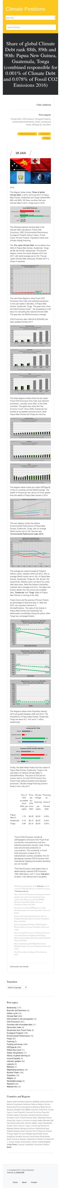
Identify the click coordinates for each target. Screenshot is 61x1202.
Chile (23, 1109)
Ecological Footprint (42, 119)
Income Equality (13, 1058)
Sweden (23, 1139)
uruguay (21, 1144)
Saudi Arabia (37, 1133)
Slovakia (18, 1136)
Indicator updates (14, 1061)
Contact (34, 1182)
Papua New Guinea (27, 134)
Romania (22, 1133)
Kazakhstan (47, 1123)
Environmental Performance (23, 121)
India (40, 1120)
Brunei (48, 1107)
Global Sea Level (14, 1049)
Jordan (40, 1123)
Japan (34, 1123)
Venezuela (38, 1144)
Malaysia (10, 1128)
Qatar (16, 1133)
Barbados (27, 1104)
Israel (18, 1123)
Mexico (17, 1128)
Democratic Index (14, 1027)
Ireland (13, 1123)
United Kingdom (44, 1141)
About (24, 1182)
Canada (17, 1109)
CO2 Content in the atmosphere (20, 1018)
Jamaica (28, 1123)
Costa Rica (43, 1109)
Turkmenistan (25, 1141)
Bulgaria (10, 1109)
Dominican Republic (41, 1112)
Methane (10, 1066)
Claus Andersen (44, 104)
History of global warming (17, 1055)
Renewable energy (14, 1081)
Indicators (45, 874)
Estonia (46, 1115)
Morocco (31, 1128)
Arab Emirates (18, 1101)
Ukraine (34, 1141)
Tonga (46, 138)
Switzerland (31, 1139)
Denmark (29, 1112)
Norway (17, 1131)
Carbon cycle (12, 1013)
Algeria (9, 1101)
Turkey (17, 1141)
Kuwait (9, 1125)
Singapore (11, 1136)
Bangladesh (18, 1104)
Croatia (50, 1109)
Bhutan (48, 1104)
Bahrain (10, 1104)
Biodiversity (11, 1007)
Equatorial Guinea (35, 1115)
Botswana (36, 1107)
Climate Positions (25, 9)
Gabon (35, 1117)
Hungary (34, 1120)
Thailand (40, 1139)
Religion (10, 1078)
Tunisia (11, 1141)
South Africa (34, 1136)
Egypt (16, 1115)
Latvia (15, 1125)
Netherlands (40, 1128)
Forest (37, 121)
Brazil (43, 1107)
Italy (22, 1123)
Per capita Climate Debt (24, 245)
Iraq (8, 1123)
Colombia (34, 1109)
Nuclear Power (13, 1072)
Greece (49, 1117)
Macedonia (45, 1125)
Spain (9, 1139)
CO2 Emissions (28, 119)
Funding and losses (15, 1044)
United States (12, 1144)
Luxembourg (35, 1125)
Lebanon (21, 1125)
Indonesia (46, 1120)
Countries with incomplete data (19, 1024)
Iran (52, 1120)
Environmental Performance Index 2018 (26, 533)
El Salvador (23, 1115)
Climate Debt (16, 119)
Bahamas (49, 1101)
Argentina (28, 1101)
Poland (49, 1131)
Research (11, 1083)
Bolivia (9, 1107)
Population (47, 124)
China (27, 1109)
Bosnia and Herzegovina (22, 1107)
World (9, 1147)
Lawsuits (10, 1064)
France (29, 1117)
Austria (42, 1101)
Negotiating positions (15, 1069)
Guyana (19, 1120)
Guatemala (45, 134)
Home (15, 1182)
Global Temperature (15, 1052)
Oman (22, 1131)
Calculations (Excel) (21, 891)
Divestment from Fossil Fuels (19, 1030)
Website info (12, 1086)
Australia (35, 1101)
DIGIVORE (20, 1172)
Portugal (10, 1133)
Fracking (10, 1041)
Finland (23, 1117)
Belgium (41, 1104)
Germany (41, 1117)
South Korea (45, 1136)
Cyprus (9, 1112)
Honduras (26, 1120)
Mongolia (24, 1128)
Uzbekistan (29, 1144)
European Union (13, 1117)
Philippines (41, 1131)
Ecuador (10, 1115)
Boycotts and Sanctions (17, 1010)
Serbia (45, 1133)
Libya (27, 1125)
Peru (34, 1131)
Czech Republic (19, 1112)
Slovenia (26, 1136)
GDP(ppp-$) (36, 124)
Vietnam (46, 1144)
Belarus (34, 1104)
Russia (29, 1133)
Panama (29, 1131)
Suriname (15, 1139)
